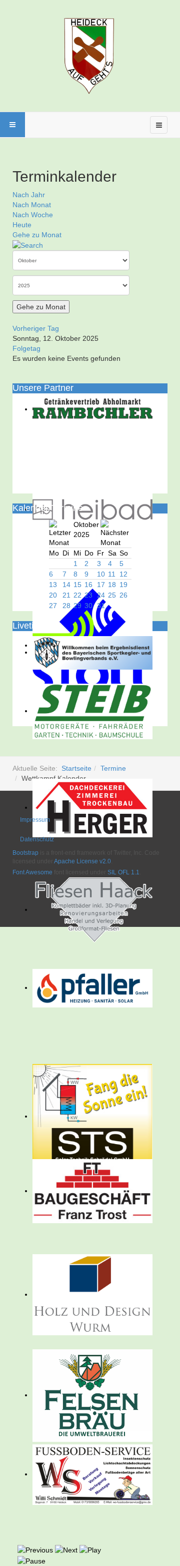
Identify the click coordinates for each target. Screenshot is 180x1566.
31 (101, 606)
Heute (22, 225)
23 (88, 595)
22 (78, 595)
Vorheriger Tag (35, 328)
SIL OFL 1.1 (124, 872)
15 (78, 585)
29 (78, 606)
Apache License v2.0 (82, 861)
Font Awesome (32, 872)
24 (101, 595)
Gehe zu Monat (37, 235)
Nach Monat (31, 205)
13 (53, 585)
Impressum (35, 819)
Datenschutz (37, 839)
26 (124, 595)
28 (66, 606)
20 (53, 595)
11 (112, 574)
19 (124, 585)
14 (66, 585)
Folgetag (26, 348)
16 (88, 585)
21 (66, 595)
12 (124, 574)
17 (101, 585)
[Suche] (27, 245)
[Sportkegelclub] (90, 54)
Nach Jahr (28, 195)
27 (53, 606)
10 (101, 574)
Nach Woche (32, 215)
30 (88, 606)
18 (112, 585)
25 (112, 595)
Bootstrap (25, 852)
